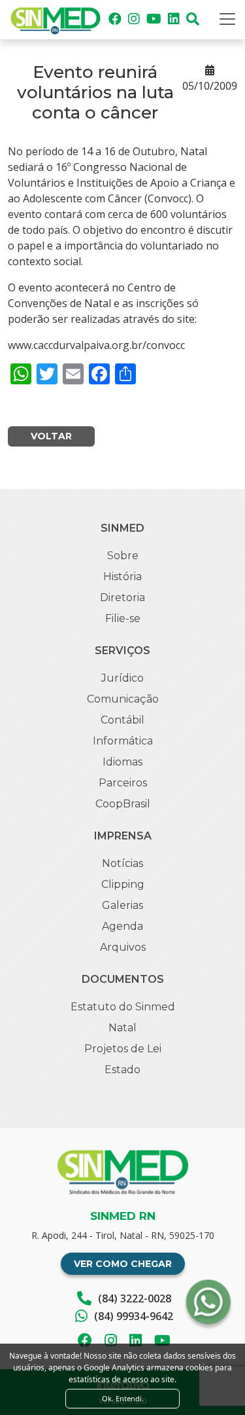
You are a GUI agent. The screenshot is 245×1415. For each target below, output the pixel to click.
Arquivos (123, 947)
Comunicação (123, 699)
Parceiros (123, 783)
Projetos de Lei (122, 1048)
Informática (123, 741)
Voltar (51, 436)
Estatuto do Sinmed (123, 1007)
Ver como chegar (123, 1264)
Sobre (123, 555)
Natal (122, 1027)
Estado (122, 1069)
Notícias (122, 863)
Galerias (122, 905)
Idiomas (122, 762)
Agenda (122, 926)
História (122, 576)
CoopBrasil (122, 804)
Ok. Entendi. (123, 1398)
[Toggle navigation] (227, 19)
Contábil (122, 720)
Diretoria (122, 597)
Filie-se (122, 618)
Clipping (122, 884)
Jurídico (122, 678)
